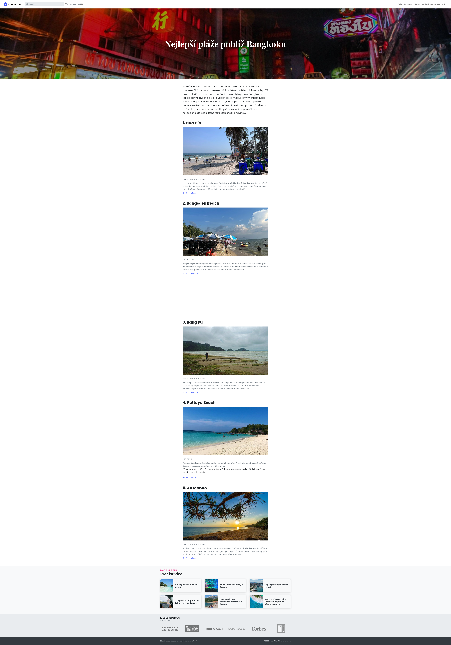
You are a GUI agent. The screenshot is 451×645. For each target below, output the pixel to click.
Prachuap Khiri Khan (194, 179)
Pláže (400, 4)
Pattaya (187, 459)
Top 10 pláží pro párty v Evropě (231, 585)
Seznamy (408, 4)
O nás (417, 4)
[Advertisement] (225, 297)
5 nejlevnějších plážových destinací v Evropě (231, 602)
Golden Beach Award (430, 4)
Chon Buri (188, 260)
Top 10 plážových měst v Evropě (276, 585)
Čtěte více (189, 193)
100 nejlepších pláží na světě (186, 585)
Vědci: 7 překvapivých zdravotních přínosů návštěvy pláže (275, 602)
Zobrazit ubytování (74, 4)
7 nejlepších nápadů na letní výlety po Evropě (187, 601)
